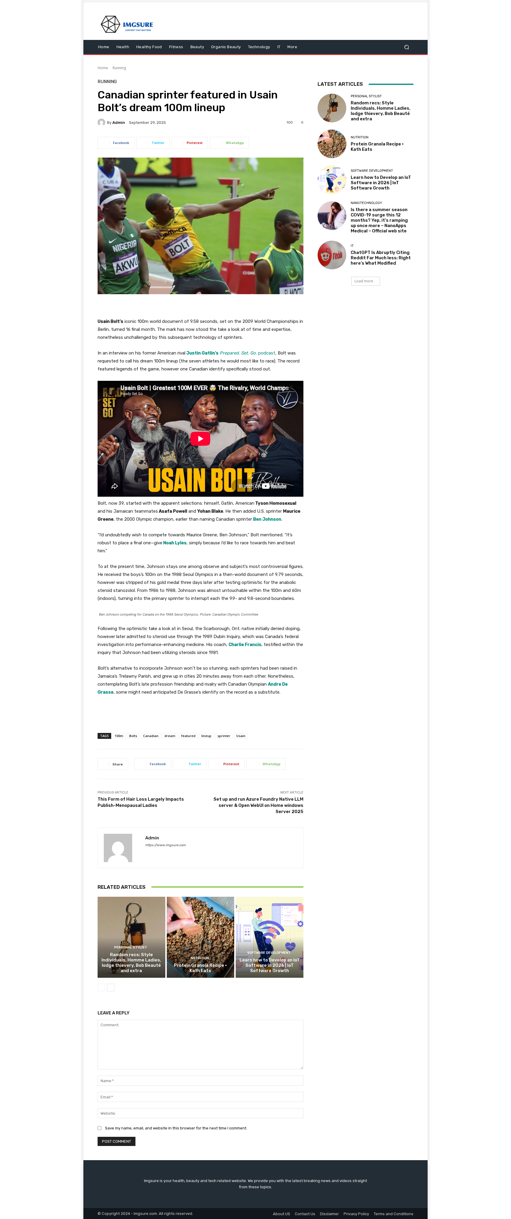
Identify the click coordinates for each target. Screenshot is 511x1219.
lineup (206, 736)
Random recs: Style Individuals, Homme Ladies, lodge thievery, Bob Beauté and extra (131, 962)
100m (119, 736)
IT (352, 245)
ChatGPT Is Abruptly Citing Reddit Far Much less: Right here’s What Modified (381, 258)
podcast (230, 353)
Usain (240, 736)
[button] (406, 47)
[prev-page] (101, 987)
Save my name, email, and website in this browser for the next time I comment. (176, 1128)
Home (103, 67)
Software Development (269, 952)
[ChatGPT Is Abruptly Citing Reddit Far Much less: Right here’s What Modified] (332, 255)
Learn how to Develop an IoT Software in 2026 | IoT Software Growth (270, 965)
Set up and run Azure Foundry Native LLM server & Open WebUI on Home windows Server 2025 (258, 805)
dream (169, 736)
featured (188, 736)
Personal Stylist (130, 947)
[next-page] (110, 987)
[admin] (102, 122)
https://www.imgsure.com (165, 845)
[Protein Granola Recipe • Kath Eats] (201, 937)
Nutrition (200, 958)
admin (118, 122)
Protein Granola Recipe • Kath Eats (200, 968)
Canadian (151, 736)
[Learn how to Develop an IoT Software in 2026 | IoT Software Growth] (269, 937)
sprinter (223, 736)
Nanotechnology (366, 203)
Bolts (133, 736)
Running (119, 67)
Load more (364, 281)
